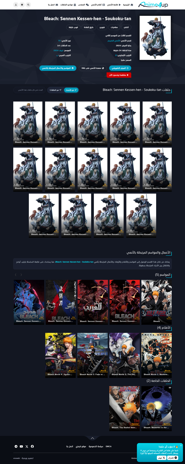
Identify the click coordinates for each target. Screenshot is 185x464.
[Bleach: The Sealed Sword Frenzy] (124, 408)
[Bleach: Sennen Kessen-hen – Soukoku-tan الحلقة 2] (76, 216)
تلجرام (171, 457)
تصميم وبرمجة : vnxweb (23, 458)
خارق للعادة (88, 27)
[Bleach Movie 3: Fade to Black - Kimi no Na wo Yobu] (92, 355)
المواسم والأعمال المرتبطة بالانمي (56, 68)
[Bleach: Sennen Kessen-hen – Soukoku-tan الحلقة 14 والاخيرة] (157, 124)
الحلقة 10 (18, 138)
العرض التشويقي (119, 68)
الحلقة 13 (115, 138)
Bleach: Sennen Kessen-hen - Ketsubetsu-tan (69, 321)
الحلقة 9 (147, 184)
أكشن (126, 27)
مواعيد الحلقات (66, 5)
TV (59, 40)
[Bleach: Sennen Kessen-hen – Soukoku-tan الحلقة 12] (92, 124)
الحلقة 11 (50, 138)
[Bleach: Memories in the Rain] (156, 408)
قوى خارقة (73, 27)
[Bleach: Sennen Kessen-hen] (125, 302)
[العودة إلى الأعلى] (92, 439)
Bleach (156, 321)
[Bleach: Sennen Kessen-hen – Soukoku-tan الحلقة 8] (125, 170)
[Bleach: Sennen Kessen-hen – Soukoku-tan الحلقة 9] (157, 170)
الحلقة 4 (131, 230)
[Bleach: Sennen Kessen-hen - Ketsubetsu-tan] (61, 302)
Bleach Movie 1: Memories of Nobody (161, 374)
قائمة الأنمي (112, 5)
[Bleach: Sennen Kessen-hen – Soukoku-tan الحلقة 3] (109, 216)
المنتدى (81, 5)
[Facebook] (32, 446)
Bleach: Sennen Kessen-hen (125, 321)
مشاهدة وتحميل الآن (117, 75)
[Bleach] (156, 302)
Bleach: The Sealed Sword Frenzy (127, 427)
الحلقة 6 (49, 184)
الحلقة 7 (82, 184)
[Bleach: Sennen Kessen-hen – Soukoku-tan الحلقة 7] (92, 170)
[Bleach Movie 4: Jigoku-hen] (60, 355)
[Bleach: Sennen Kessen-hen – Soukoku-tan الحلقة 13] (125, 124)
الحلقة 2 (66, 230)
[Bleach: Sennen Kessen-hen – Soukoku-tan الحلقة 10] (27, 124)
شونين (102, 27)
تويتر (160, 457)
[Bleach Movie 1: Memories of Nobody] (156, 355)
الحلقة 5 (17, 184)
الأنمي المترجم (114, 40)
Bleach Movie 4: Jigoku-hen (61, 374)
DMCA (108, 446)
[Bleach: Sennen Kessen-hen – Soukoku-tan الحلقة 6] (60, 170)
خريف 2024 (58, 50)
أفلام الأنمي (96, 5)
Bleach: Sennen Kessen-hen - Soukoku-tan (133, 142)
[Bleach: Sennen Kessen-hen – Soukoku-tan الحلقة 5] (27, 170)
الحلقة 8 (114, 184)
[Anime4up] (153, 5)
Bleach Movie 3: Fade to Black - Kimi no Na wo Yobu (105, 374)
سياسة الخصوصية (96, 446)
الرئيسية (126, 5)
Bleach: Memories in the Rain (157, 427)
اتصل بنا (51, 5)
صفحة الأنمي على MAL (91, 68)
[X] (27, 446)
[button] (28, 4)
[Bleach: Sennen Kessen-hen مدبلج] (93, 302)
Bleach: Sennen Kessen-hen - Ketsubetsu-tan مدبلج (40, 321)
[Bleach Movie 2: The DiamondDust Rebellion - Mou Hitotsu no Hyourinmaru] (124, 355)
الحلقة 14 (148, 138)
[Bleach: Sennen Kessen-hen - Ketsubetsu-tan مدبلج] (29, 302)
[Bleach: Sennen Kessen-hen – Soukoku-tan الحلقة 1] (44, 216)
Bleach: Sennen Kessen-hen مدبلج (96, 321)
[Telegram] (16, 446)
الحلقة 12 (83, 138)
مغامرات (114, 27)
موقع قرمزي (81, 446)
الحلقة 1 (33, 230)
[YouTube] (21, 446)
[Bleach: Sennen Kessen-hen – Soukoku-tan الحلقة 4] (141, 216)
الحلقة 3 (98, 230)
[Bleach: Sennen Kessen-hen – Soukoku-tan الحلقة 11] (60, 124)
